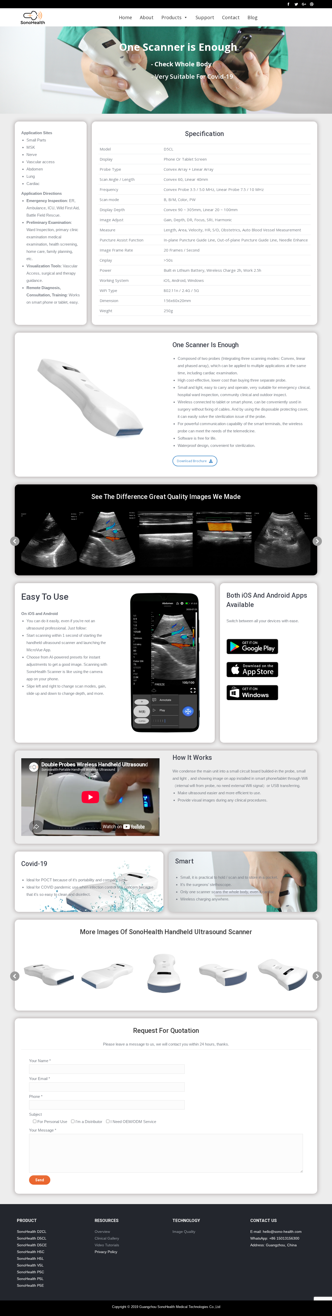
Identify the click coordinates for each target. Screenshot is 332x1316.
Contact (231, 17)
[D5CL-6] (282, 975)
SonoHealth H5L (30, 1258)
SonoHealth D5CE (32, 1245)
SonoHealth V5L (30, 1265)
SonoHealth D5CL (31, 1238)
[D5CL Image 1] (49, 540)
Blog (252, 17)
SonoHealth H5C (30, 1252)
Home (125, 17)
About (147, 17)
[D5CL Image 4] (224, 540)
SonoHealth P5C (30, 1272)
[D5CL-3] (107, 975)
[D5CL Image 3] (165, 540)
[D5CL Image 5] (282, 540)
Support (205, 17)
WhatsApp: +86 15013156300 (274, 1238)
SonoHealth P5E (30, 1285)
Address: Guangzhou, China (273, 1245)
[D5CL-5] (224, 975)
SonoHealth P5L (30, 1279)
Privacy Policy (106, 1252)
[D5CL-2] (49, 975)
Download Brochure (192, 461)
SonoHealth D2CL (31, 1231)
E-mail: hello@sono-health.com (276, 1231)
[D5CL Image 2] (107, 540)
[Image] (252, 646)
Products (171, 17)
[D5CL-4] (165, 975)
